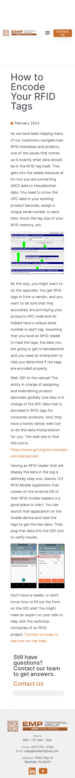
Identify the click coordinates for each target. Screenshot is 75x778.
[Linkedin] (32, 771)
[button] (47, 32)
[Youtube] (43, 771)
